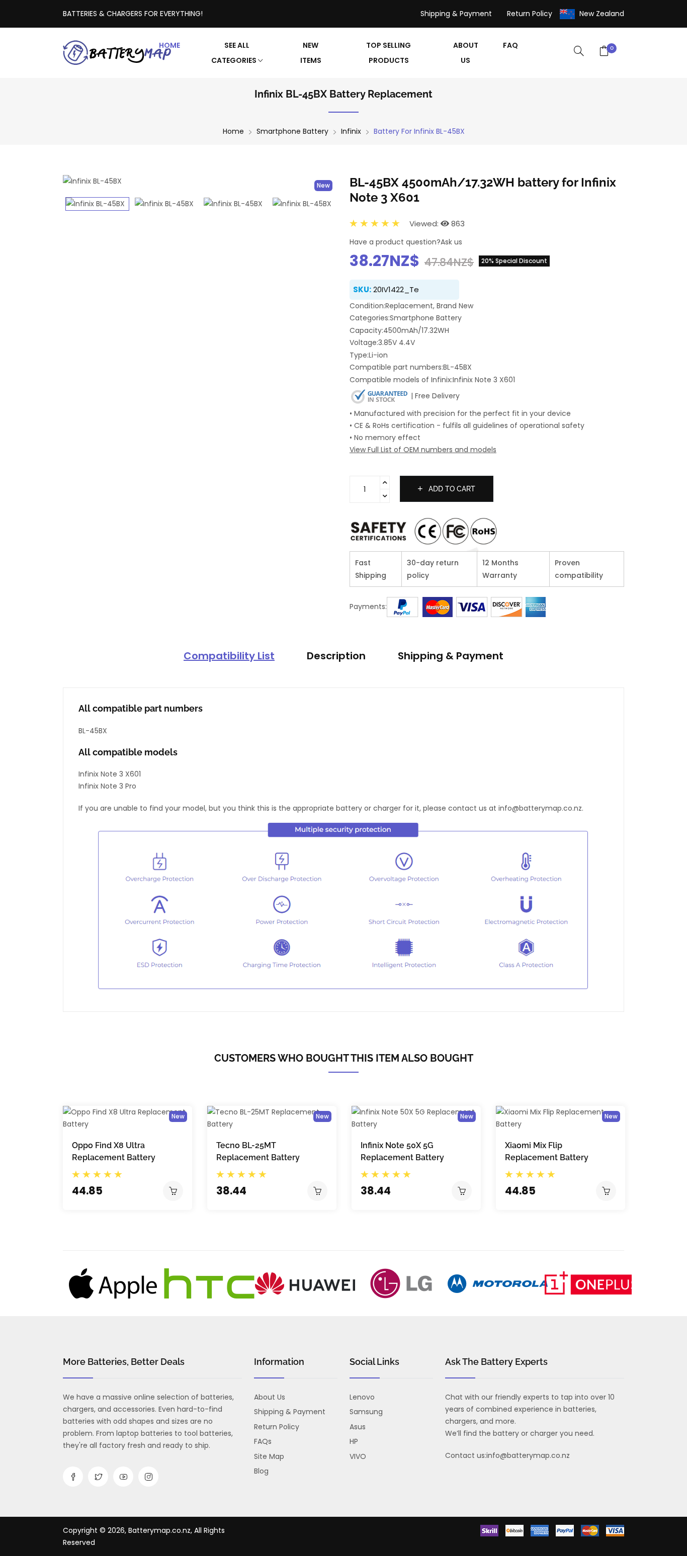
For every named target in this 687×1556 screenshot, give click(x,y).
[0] (604, 52)
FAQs (263, 1441)
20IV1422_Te (396, 289)
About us (269, 1397)
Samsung (366, 1412)
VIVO (358, 1456)
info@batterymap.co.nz (528, 1455)
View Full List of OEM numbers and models (423, 450)
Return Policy (529, 14)
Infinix (351, 131)
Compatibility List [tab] (229, 656)
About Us (465, 52)
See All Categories (234, 52)
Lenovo (362, 1397)
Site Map (269, 1456)
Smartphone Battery (292, 131)
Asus (358, 1427)
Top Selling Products (388, 52)
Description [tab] (336, 656)
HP (354, 1441)
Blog (261, 1471)
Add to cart (450, 489)
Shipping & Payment (456, 14)
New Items (310, 52)
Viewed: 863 (437, 223)
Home (169, 45)
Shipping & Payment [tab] (450, 656)
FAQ (510, 45)
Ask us (451, 242)
